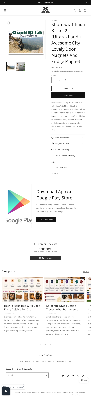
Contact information (78, 395)
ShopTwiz (23, 392)
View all (86, 271)
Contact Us (29, 361)
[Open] (6, 391)
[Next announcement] (86, 2)
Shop (38, 361)
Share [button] (56, 173)
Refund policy (45, 392)
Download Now (46, 219)
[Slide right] (50, 344)
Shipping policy (80, 392)
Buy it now (68, 95)
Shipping (65, 71)
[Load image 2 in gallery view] (20, 66)
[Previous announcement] (4, 2)
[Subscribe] (45, 375)
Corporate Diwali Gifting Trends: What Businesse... (62, 307)
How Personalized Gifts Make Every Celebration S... (22, 307)
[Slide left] (40, 344)
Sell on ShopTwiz (48, 361)
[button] (5, 10)
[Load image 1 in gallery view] (11, 66)
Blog (21, 361)
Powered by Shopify (33, 392)
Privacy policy (56, 392)
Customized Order (64, 361)
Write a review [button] (45, 258)
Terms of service (68, 392)
